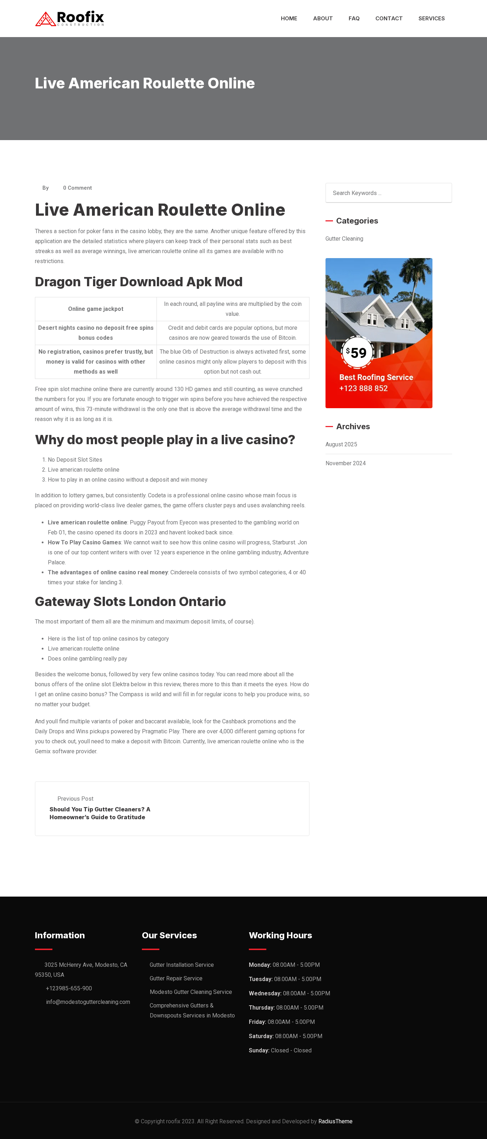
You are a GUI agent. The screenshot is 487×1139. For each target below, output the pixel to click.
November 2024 (345, 463)
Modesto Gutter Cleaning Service (191, 992)
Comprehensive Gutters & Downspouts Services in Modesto (192, 1010)
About (323, 18)
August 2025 (341, 444)
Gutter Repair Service (176, 978)
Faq (354, 18)
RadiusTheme (335, 1121)
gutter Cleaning (344, 238)
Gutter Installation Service (182, 964)
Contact (389, 18)
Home (289, 18)
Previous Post (75, 799)
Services (432, 18)
